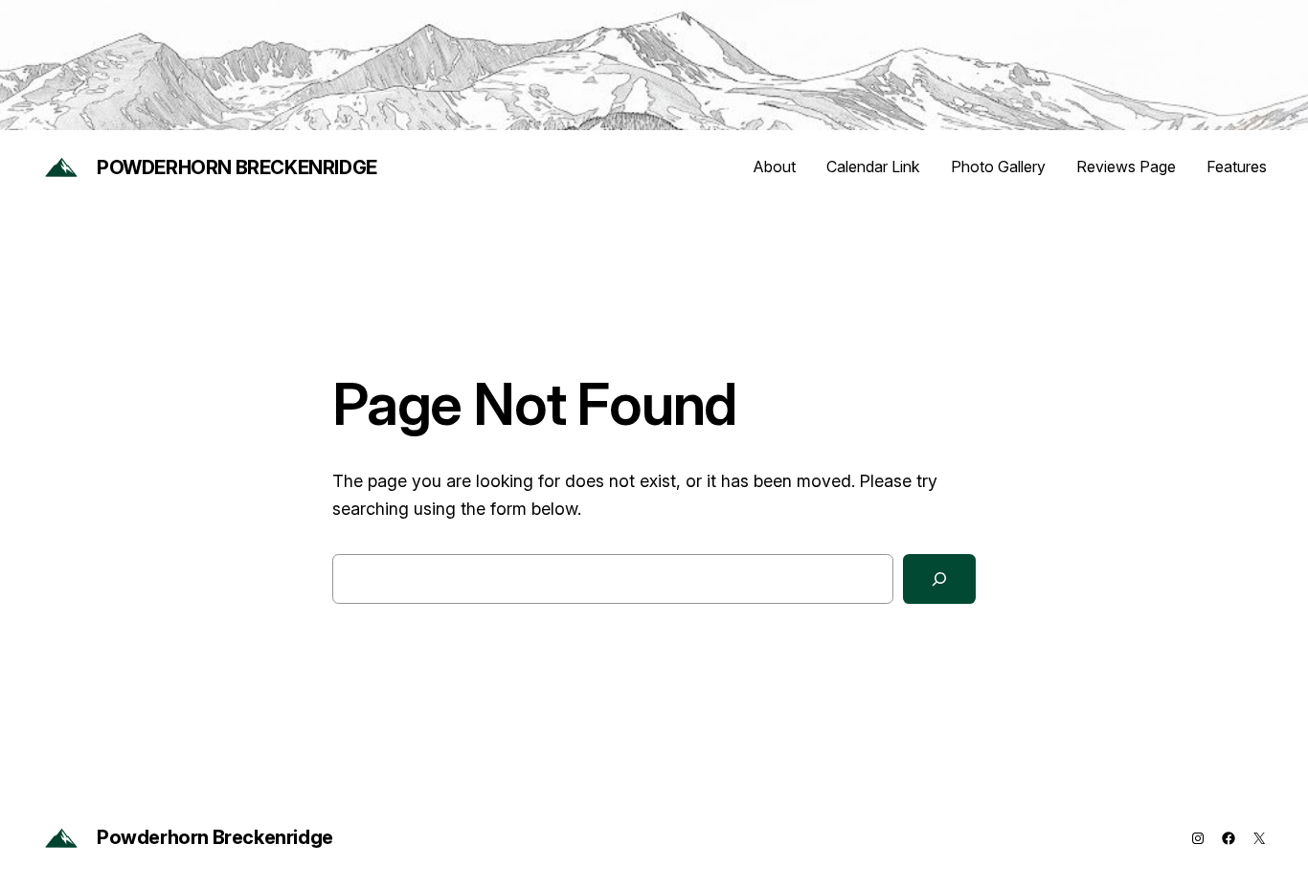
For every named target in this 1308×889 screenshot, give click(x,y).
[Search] (939, 579)
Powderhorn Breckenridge (237, 167)
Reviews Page (1126, 166)
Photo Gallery (998, 166)
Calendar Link (873, 166)
